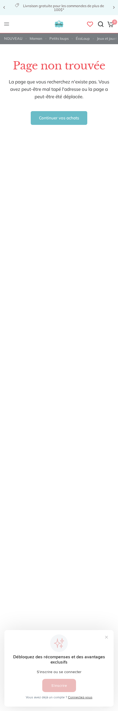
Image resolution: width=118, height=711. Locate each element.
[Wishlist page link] (90, 24)
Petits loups (59, 38)
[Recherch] (100, 24)
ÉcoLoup (83, 38)
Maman (36, 38)
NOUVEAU (13, 38)
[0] (109, 24)
